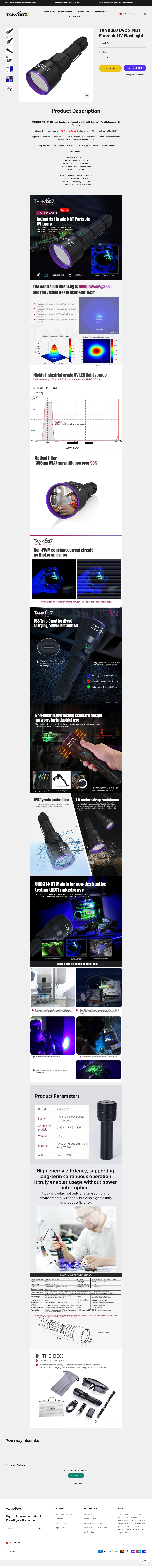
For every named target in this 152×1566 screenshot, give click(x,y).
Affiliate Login (90, 1532)
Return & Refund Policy (93, 1523)
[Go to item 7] (9, 88)
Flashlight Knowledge (64, 1514)
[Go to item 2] (9, 41)
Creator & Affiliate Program (95, 1527)
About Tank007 (75, 16)
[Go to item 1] (9, 32)
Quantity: (103, 52)
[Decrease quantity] (102, 57)
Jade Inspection (101, 11)
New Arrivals (49, 11)
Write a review (76, 1475)
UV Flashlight (83, 11)
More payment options (135, 75)
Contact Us (88, 1514)
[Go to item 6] (9, 79)
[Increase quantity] (112, 57)
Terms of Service (62, 1518)
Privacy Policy (60, 1523)
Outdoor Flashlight (65, 11)
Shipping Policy (90, 1518)
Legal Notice (60, 1527)
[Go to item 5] (9, 69)
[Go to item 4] (9, 60)
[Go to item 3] (9, 50)
